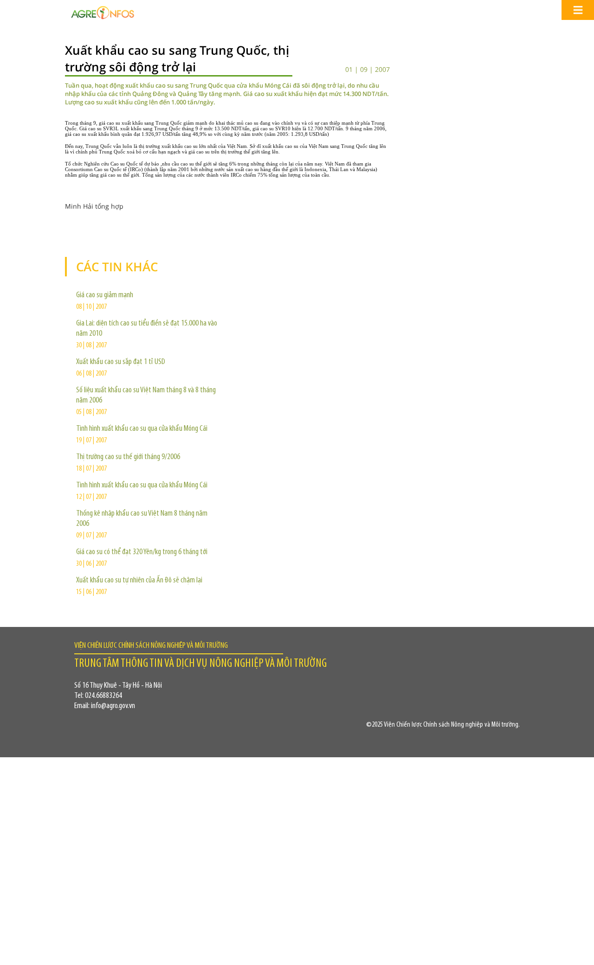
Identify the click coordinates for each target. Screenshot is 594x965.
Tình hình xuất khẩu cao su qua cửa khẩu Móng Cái (141, 429)
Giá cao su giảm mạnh (104, 295)
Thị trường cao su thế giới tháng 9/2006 (128, 457)
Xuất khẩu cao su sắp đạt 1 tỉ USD (120, 362)
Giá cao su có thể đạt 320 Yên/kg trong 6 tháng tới (141, 552)
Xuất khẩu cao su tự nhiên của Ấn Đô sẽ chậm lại (139, 580)
